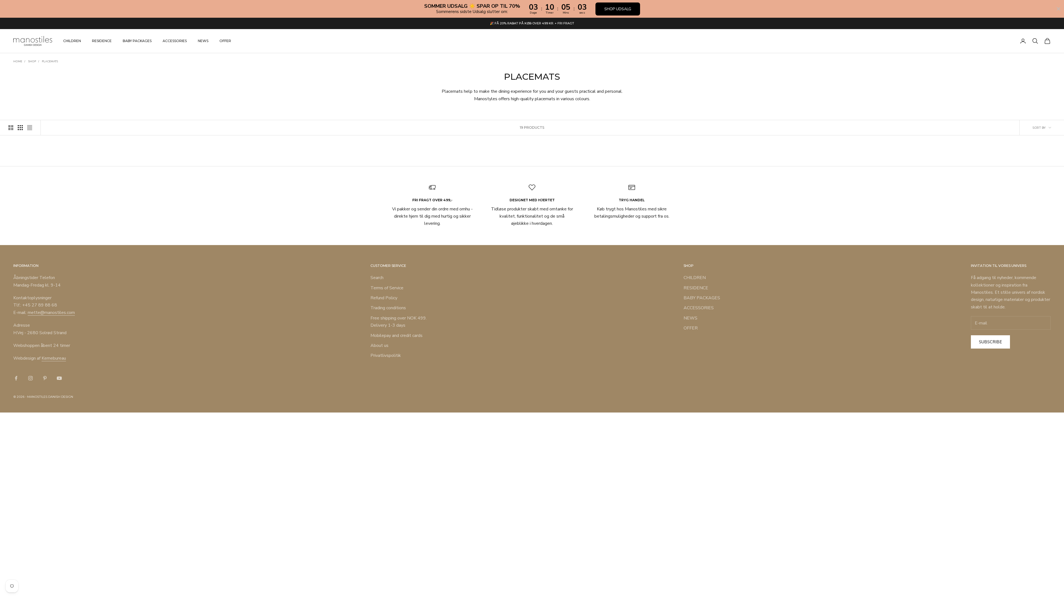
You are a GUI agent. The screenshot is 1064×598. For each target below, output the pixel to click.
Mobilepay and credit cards (396, 335)
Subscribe (990, 342)
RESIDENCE (102, 41)
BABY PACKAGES (137, 41)
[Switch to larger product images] (10, 127)
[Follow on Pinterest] (45, 378)
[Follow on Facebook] (16, 378)
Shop (32, 61)
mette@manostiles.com (51, 313)
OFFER (225, 41)
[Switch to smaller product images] (20, 127)
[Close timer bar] (1058, 9)
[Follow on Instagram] (30, 378)
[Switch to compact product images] (29, 127)
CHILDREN (72, 41)
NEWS (203, 41)
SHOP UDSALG (617, 9)
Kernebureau (54, 358)
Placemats (50, 61)
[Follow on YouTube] (59, 378)
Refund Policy (383, 298)
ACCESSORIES (175, 41)
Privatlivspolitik (385, 355)
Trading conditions (388, 308)
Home (17, 61)
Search (376, 278)
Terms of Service (386, 288)
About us (379, 345)
